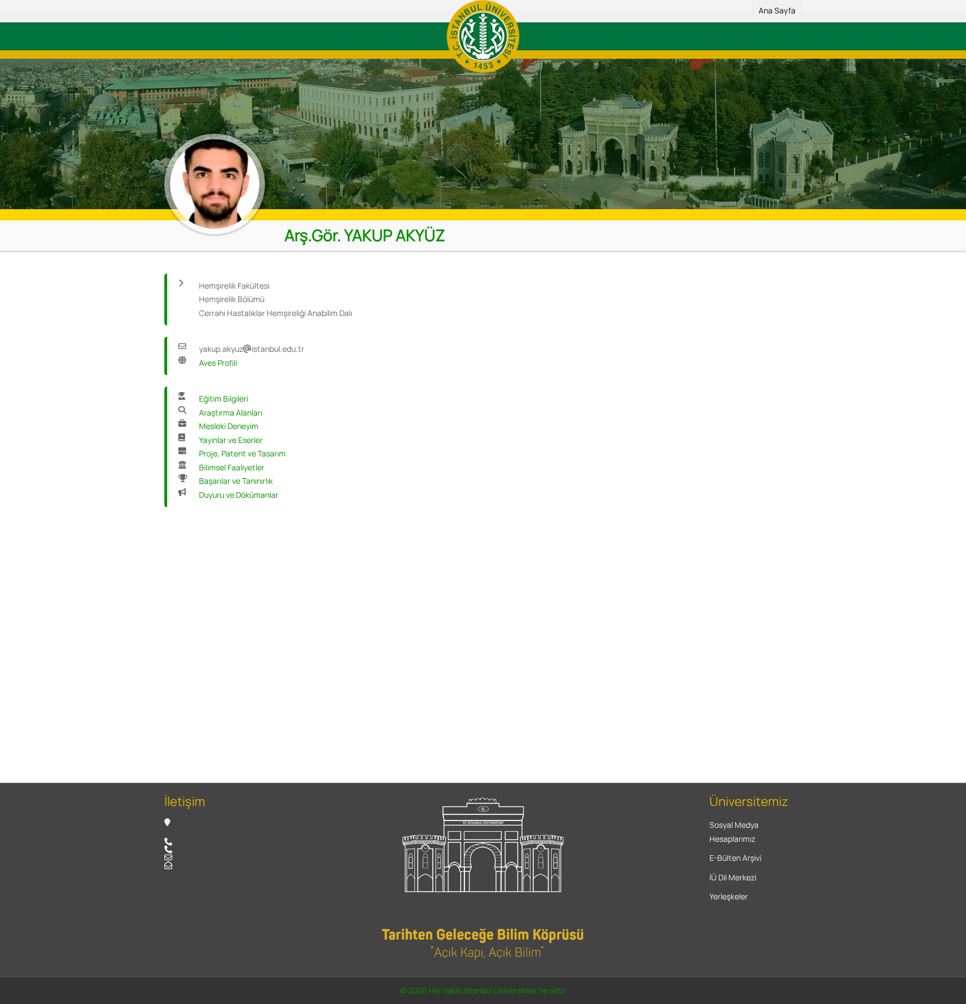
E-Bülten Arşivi (735, 857)
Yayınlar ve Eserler (231, 440)
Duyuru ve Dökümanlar (238, 494)
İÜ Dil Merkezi (732, 877)
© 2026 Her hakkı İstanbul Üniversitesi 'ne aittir (483, 990)
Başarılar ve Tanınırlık (236, 480)
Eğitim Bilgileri (223, 398)
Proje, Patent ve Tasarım (242, 453)
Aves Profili (218, 362)
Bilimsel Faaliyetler (231, 467)
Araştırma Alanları (230, 412)
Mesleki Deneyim (228, 426)
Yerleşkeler (728, 896)
